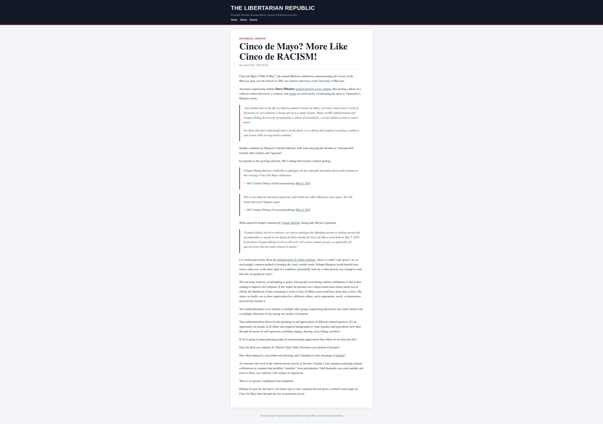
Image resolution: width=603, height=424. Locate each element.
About (243, 20)
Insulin (340, 355)
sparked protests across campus (313, 89)
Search (253, 20)
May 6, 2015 (303, 183)
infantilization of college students (296, 259)
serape (292, 93)
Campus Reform (290, 223)
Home (234, 20)
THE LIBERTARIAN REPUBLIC (273, 8)
